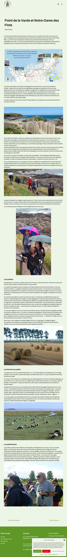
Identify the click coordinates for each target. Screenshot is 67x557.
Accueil (3, 537)
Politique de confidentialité (52, 554)
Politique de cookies (43, 554)
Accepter (37, 551)
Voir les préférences (58, 551)
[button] (64, 540)
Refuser (46, 551)
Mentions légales (54, 533)
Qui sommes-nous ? (6, 539)
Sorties (3, 543)
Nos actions (4, 541)
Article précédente (13, 520)
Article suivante (54, 520)
